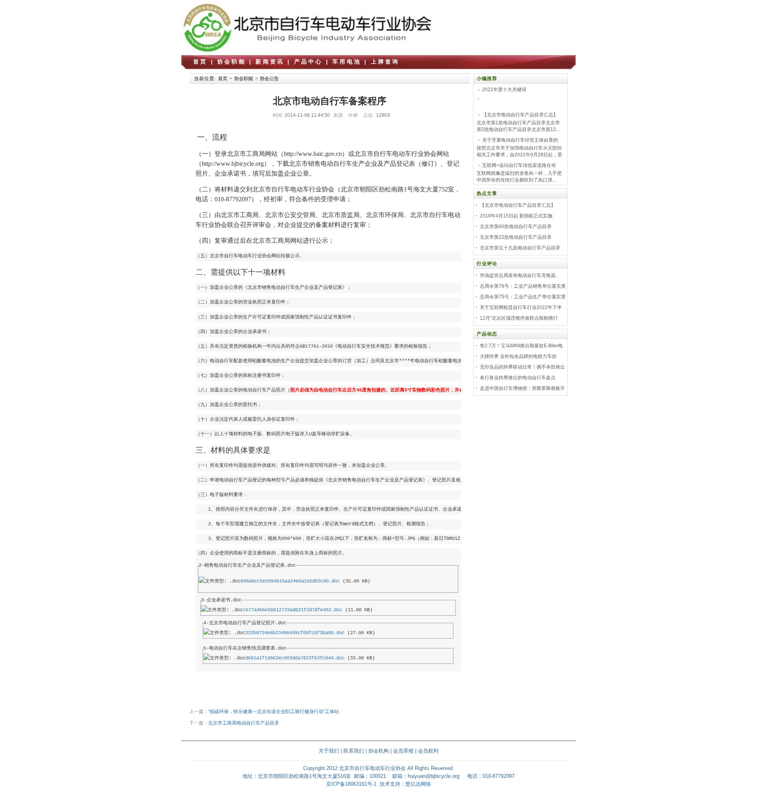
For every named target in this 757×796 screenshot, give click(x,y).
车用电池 (346, 61)
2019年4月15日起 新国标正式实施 (516, 216)
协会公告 (269, 78)
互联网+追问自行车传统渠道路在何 (519, 165)
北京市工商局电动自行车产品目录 (243, 723)
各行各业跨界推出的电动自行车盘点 (518, 377)
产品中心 (308, 61)
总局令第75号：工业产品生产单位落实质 (523, 297)
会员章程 (403, 751)
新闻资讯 (269, 61)
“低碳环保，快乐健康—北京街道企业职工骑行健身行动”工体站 (273, 711)
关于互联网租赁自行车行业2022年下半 (521, 307)
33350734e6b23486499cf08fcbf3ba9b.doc (295, 633)
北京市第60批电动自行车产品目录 (516, 226)
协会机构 (378, 751)
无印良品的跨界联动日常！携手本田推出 (522, 367)
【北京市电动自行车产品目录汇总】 (520, 115)
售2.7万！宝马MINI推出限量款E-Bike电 (521, 345)
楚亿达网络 (418, 784)
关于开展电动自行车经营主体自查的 (520, 140)
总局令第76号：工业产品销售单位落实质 (523, 286)
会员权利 (428, 751)
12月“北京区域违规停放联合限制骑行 (519, 318)
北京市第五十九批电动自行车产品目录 (520, 248)
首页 (200, 61)
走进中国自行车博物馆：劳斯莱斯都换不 (522, 388)
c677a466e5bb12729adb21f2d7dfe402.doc (292, 610)
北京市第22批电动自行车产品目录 (516, 237)
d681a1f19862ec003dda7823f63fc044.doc (295, 658)
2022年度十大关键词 (504, 89)
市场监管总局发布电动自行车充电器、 (520, 275)
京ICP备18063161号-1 (351, 784)
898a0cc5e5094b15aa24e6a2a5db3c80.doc (290, 581)
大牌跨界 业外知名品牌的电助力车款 (518, 356)
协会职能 (231, 61)
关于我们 (329, 751)
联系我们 (353, 751)
